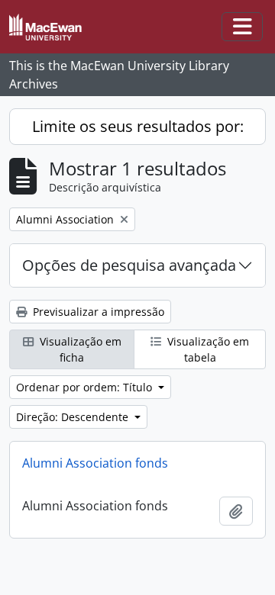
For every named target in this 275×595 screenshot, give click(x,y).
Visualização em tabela (206, 349)
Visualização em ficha (79, 349)
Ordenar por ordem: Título (85, 387)
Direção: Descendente (73, 417)
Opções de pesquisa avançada (129, 265)
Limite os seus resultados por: (138, 126)
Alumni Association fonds (95, 463)
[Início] (51, 27)
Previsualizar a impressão (97, 311)
